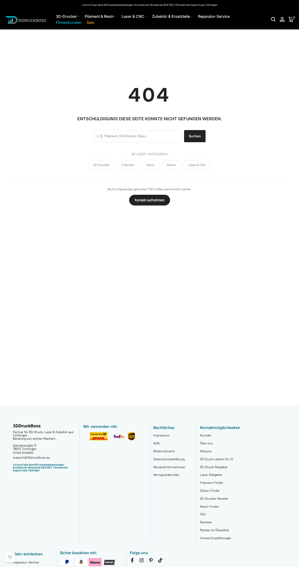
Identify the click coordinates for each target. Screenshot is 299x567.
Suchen (195, 136)
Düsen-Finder (210, 491)
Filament (128, 165)
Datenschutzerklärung (169, 459)
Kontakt (205, 435)
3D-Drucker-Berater (214, 498)
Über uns (206, 443)
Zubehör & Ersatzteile (171, 16)
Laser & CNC (133, 16)
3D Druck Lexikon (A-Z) (216, 459)
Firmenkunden (69, 22)
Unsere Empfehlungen (215, 538)
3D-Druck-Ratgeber (214, 467)
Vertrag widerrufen (166, 475)
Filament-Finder (211, 483)
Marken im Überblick (214, 530)
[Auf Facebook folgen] (132, 561)
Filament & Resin (99, 16)
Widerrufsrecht (164, 451)
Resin (150, 165)
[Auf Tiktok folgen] (160, 561)
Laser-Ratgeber (211, 475)
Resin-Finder (209, 506)
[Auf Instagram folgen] (141, 561)
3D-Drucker (66, 16)
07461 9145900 (23, 453)
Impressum (161, 435)
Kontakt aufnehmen (149, 200)
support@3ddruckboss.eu (31, 457)
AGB (156, 443)
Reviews (206, 522)
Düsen (171, 165)
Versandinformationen (169, 467)
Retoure (205, 451)
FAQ (203, 514)
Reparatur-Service (214, 16)
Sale (90, 22)
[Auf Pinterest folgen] (151, 561)
